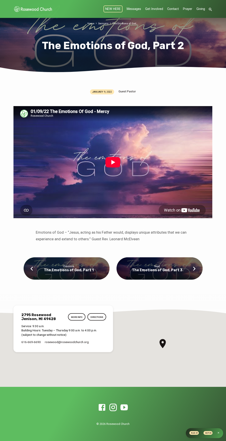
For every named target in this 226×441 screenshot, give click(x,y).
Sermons (103, 23)
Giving (200, 9)
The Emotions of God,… (125, 23)
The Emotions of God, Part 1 (69, 270)
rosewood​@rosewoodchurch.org (67, 342)
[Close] (218, 432)
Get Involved (154, 9)
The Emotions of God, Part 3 (157, 270)
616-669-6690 (31, 342)
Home (90, 23)
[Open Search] (210, 9)
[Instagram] (113, 408)
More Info (77, 317)
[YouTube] (124, 408)
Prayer (187, 9)
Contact (173, 9)
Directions (96, 317)
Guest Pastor (127, 91)
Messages (134, 9)
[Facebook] (102, 408)
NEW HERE (113, 9)
